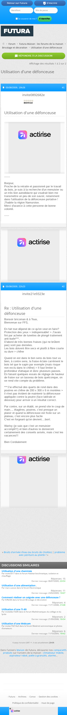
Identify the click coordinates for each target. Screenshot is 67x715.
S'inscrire (50, 3)
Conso (32, 696)
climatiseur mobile (53, 652)
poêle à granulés (38, 655)
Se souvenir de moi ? (27, 18)
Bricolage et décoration (14, 47)
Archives (22, 696)
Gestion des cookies (48, 696)
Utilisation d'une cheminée (17, 571)
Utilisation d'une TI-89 (14, 609)
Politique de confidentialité (25, 702)
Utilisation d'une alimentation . (19, 585)
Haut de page (47, 702)
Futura (12, 696)
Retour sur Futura (17, 3)
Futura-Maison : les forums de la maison (41, 43)
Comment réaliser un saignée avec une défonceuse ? (31, 597)
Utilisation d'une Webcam (16, 623)
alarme (52, 655)
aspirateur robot (18, 655)
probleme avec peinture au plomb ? (42, 553)
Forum (11, 43)
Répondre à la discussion (33, 55)
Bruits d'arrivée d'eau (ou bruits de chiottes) (28, 552)
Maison (21, 650)
